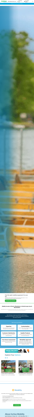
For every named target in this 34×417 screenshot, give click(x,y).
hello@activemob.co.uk (12, 1)
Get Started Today (17, 405)
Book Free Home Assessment (10, 300)
